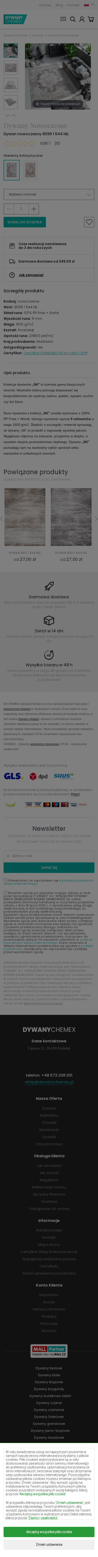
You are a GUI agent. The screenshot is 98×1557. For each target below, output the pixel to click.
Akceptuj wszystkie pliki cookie (49, 1532)
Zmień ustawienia (49, 1544)
